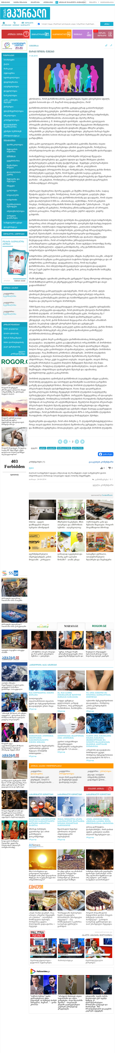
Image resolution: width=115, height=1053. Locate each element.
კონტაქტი (48, 2)
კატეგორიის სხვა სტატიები (43, 665)
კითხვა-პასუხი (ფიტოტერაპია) (46, 766)
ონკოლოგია (10, 115)
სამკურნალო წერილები (41, 794)
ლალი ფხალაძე (11, 333)
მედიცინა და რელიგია (13, 180)
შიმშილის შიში (64, 448)
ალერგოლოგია (11, 86)
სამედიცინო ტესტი (13, 222)
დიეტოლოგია (10, 91)
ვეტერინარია (13, 160)
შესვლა (93, 2)
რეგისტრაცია (107, 2)
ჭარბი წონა (78, 448)
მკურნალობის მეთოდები (14, 205)
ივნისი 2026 (19, 281)
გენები (43, 448)
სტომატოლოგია (12, 77)
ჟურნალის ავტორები (13, 234)
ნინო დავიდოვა (11, 329)
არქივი (7, 281)
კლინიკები (6, 25)
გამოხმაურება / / (104, 479)
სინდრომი (12, 199)
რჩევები (11, 186)
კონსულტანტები (11, 325)
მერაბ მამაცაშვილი (13, 338)
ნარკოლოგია (10, 95)
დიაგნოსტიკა (10, 227)
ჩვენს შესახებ (20, 2)
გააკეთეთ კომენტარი (101, 461)
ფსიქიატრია (37, 773)
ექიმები (15, 25)
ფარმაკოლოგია (15, 144)
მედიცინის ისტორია (12, 150)
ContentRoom (101, 495)
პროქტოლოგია (66, 773)
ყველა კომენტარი (103, 485)
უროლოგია (105, 771)
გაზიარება (107, 454)
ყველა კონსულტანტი (18, 352)
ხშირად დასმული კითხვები (72, 2)
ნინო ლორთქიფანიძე (14, 342)
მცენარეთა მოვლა (12, 166)
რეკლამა (35, 2)
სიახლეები (9, 59)
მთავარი (5, 2)
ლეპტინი (51, 448)
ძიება (106, 24)
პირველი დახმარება (12, 216)
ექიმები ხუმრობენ (12, 131)
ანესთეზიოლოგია (16, 211)
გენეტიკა (11, 156)
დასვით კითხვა (96, 789)
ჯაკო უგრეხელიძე (12, 347)
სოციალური (13, 195)
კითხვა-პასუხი (10, 288)
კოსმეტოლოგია (11, 120)
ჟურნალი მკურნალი (27, 24)
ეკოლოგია (12, 190)
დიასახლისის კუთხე (14, 173)
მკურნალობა (9, 296)
